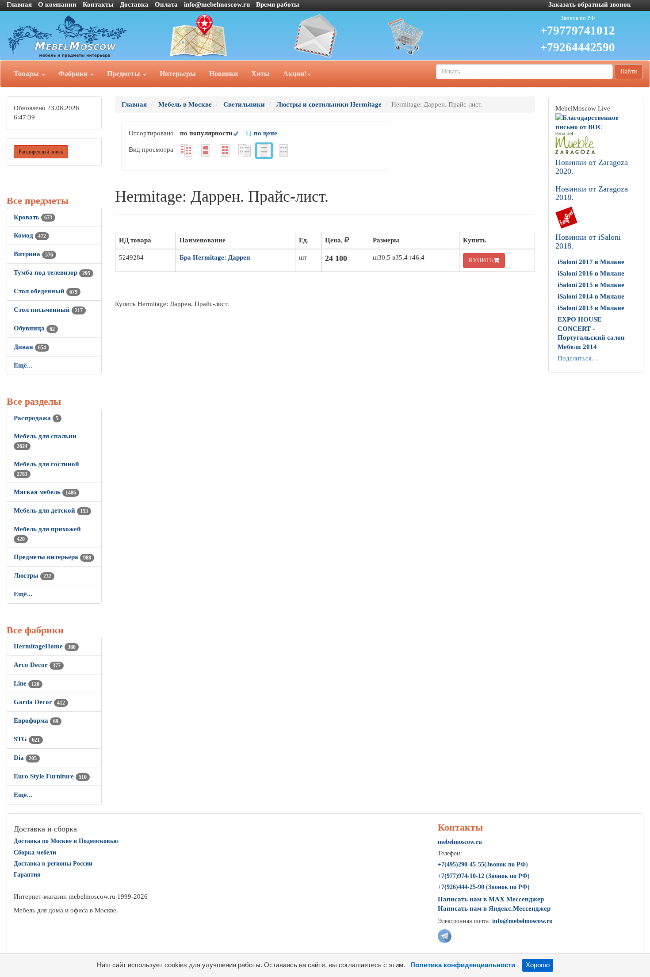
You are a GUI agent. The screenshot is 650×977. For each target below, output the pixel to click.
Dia (25, 757)
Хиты (260, 73)
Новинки (223, 73)
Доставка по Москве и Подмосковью (66, 841)
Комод (30, 235)
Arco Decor (37, 664)
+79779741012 (577, 30)
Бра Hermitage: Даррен (215, 257)
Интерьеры (178, 73)
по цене (264, 133)
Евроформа (36, 720)
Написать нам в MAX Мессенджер (491, 899)
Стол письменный (48, 309)
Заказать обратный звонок (589, 4)
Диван (30, 346)
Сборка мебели (35, 852)
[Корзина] (433, 36)
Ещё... (23, 365)
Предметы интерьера (52, 556)
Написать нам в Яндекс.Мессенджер (494, 908)
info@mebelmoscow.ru (217, 4)
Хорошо (538, 965)
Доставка (134, 4)
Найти (628, 71)
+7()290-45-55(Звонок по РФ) (483, 864)
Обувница (34, 328)
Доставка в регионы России (53, 863)
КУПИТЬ (481, 260)
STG (27, 739)
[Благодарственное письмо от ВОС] (595, 121)
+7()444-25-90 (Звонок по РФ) (484, 887)
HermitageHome (45, 646)
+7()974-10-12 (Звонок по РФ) (484, 876)
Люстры (32, 575)
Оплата (166, 4)
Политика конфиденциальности (462, 965)
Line (26, 683)
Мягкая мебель (45, 491)
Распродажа (36, 417)
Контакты (98, 4)
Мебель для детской (51, 510)
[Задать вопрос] (325, 36)
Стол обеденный (45, 291)
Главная (19, 4)
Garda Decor (39, 701)
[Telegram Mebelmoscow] (444, 935)
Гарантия (27, 874)
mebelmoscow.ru (460, 842)
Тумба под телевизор (52, 272)
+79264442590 (577, 47)
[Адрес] (216, 36)
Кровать (33, 217)
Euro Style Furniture (50, 776)
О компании (57, 4)
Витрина (33, 253)
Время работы (277, 4)
